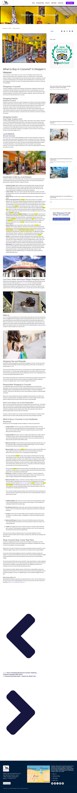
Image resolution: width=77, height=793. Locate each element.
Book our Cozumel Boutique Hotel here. (16, 582)
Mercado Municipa (9, 137)
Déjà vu (4, 317)
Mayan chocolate (23, 483)
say (11, 366)
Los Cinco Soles (23, 282)
